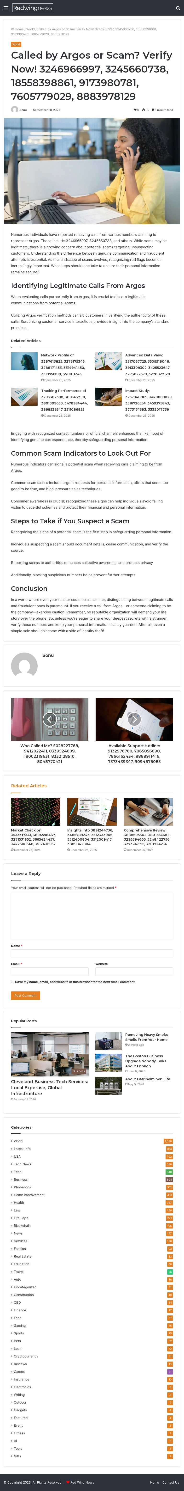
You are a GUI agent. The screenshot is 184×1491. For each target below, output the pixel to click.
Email (16, 964)
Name (17, 946)
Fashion (20, 1249)
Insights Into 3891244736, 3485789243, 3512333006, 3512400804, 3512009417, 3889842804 (90, 837)
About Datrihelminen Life (147, 1079)
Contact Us (170, 1482)
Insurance (21, 1379)
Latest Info (22, 1149)
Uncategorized (25, 1287)
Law (17, 1210)
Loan (18, 1348)
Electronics (22, 1387)
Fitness (19, 1433)
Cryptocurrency (26, 1356)
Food (17, 1318)
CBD (17, 1302)
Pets (17, 1341)
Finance (20, 1310)
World (30, 29)
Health (19, 1202)
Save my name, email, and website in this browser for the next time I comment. (75, 982)
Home (19, 29)
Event (18, 1425)
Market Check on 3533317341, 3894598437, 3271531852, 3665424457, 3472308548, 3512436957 (33, 837)
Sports (19, 1333)
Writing (19, 1395)
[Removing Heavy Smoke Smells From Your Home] (108, 1041)
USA (17, 1156)
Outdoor (20, 1402)
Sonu (23, 110)
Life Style (21, 1218)
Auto (17, 1279)
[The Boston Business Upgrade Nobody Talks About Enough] (108, 1063)
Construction (24, 1295)
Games (19, 1372)
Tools (18, 1448)
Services (20, 1241)
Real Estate (22, 1256)
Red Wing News (82, 1482)
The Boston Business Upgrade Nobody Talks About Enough (145, 1061)
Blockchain (22, 1226)
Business (21, 1179)
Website (101, 964)
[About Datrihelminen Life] (108, 1086)
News (18, 1233)
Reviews (20, 1364)
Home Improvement (29, 1195)
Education (21, 1264)
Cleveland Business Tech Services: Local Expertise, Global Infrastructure (49, 1087)
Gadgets (20, 1410)
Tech (18, 1172)
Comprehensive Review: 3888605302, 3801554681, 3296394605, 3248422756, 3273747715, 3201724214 (147, 837)
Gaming (20, 1325)
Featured (21, 1418)
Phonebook (22, 1187)
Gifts (17, 1456)
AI (15, 1441)
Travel (18, 1272)
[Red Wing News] (32, 7)
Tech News (22, 1164)
